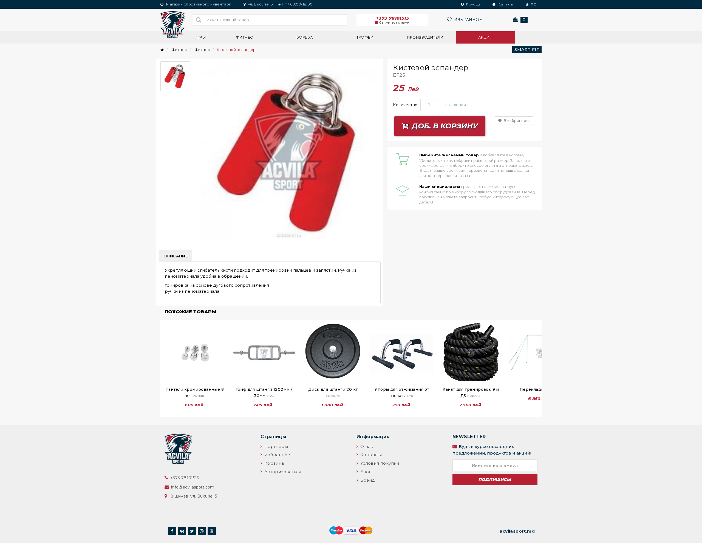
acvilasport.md (517, 531)
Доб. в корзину (444, 126)
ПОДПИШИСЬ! (495, 479)
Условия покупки (379, 463)
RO (533, 4)
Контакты (505, 4)
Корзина (273, 463)
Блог (365, 471)
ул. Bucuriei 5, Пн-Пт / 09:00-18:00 (279, 4)
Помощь (472, 4)
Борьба (304, 37)
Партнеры (275, 446)
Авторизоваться (282, 471)
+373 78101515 (393, 20)
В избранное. (516, 120)
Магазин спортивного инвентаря (198, 4)
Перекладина (540, 389)
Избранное (276, 454)
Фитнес (244, 37)
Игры (200, 37)
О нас (366, 446)
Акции (485, 37)
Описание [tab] (175, 256)
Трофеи (364, 37)
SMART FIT (526, 49)
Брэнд (367, 480)
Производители (425, 37)
